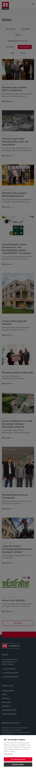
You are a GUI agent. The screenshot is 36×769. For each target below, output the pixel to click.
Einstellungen (18, 764)
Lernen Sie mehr (8, 754)
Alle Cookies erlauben (18, 759)
